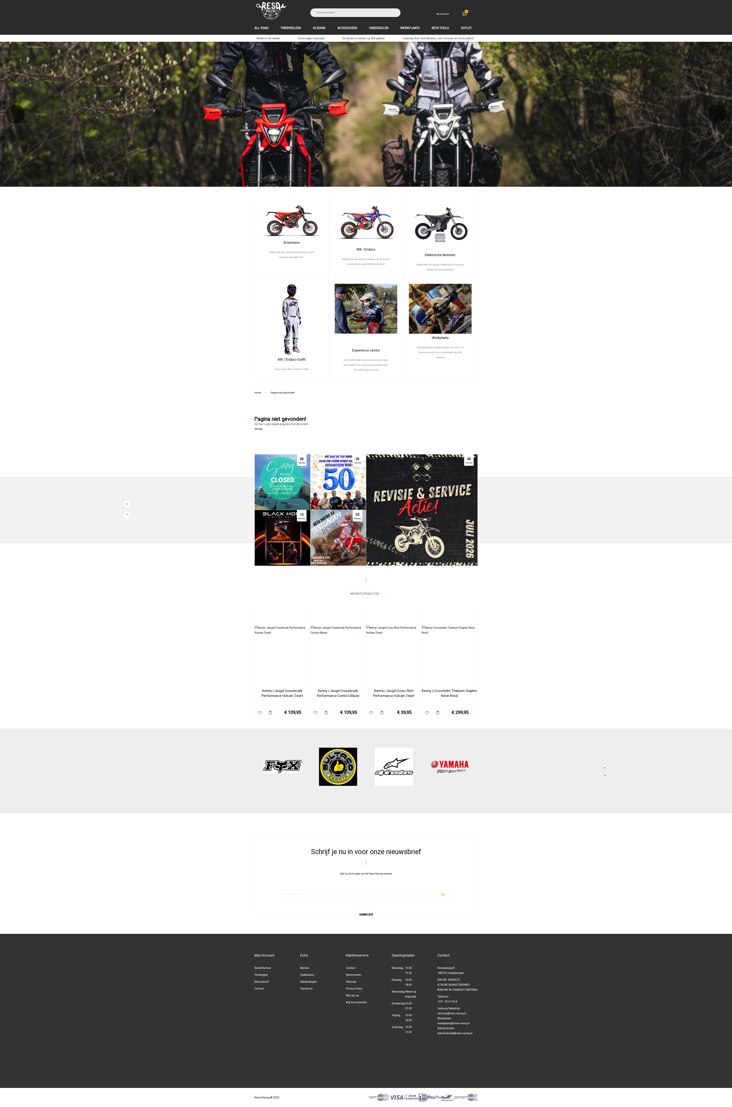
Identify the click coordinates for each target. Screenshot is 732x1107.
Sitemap (351, 981)
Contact (259, 988)
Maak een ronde (366, 373)
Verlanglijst (261, 974)
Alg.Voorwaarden (356, 1002)
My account (443, 14)
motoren (463, 272)
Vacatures (306, 988)
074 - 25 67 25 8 (447, 1001)
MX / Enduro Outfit (292, 359)
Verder (258, 428)
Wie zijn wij (352, 995)
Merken (304, 967)
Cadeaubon (307, 974)
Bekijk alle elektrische (434, 273)
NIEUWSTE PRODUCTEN (364, 593)
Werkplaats (440, 338)
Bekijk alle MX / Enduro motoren (366, 273)
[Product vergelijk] (270, 712)
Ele (427, 255)
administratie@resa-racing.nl (454, 1033)
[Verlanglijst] (259, 712)
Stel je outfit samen (291, 373)
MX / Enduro (366, 249)
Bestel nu (293, 699)
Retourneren (353, 974)
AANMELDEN (366, 914)
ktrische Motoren (442, 255)
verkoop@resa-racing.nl (451, 1013)
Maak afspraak (440, 373)
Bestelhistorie (262, 967)
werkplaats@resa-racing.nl (453, 1023)
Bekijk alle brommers (291, 273)
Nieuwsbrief (261, 981)
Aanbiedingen (308, 981)
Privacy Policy (354, 988)
